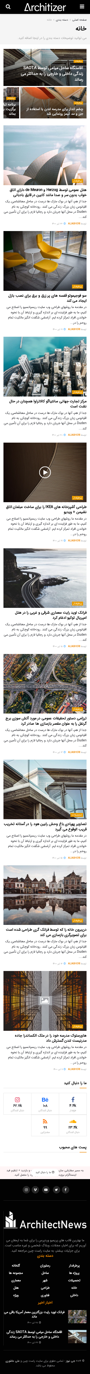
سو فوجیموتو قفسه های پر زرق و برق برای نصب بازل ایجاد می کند (47, 298)
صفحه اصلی (79, 20)
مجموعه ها (16, 1273)
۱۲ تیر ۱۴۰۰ (58, 963)
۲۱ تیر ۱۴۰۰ (58, 329)
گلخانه (16, 1265)
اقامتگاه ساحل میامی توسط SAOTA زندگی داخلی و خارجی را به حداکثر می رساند (52, 74)
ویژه (16, 1295)
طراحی (45, 1287)
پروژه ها (74, 1273)
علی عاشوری (13, 1361)
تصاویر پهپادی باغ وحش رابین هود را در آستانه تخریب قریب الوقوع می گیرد (45, 826)
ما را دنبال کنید (44, 1173)
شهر (45, 1280)
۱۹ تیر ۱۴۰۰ (58, 541)
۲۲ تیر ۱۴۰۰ (57, 223)
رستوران (45, 1265)
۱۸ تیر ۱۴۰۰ (58, 646)
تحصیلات (77, 815)
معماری (16, 1280)
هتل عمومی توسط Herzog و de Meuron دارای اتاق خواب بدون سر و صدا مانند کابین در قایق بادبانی (48, 192)
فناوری (45, 1295)
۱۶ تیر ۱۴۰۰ (58, 752)
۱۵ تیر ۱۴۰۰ (57, 858)
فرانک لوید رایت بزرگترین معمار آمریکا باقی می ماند (34, 1314)
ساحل (45, 1273)
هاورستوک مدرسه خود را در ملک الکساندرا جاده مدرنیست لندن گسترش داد (51, 1038)
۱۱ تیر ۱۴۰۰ (58, 1069)
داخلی (74, 1295)
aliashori (74, 223)
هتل (16, 1287)
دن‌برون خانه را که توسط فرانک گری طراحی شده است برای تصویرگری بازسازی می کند (46, 932)
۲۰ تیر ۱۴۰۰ (57, 435)
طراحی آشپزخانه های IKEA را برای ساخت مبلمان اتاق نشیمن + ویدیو (46, 509)
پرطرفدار (78, 61)
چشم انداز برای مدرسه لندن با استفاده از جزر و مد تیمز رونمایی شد (55, 111)
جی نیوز (70, 1361)
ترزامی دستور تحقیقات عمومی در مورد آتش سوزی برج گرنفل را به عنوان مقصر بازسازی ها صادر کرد (46, 720)
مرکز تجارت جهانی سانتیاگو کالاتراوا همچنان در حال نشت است (48, 403)
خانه (49, 20)
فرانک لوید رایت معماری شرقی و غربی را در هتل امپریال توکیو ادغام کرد (51, 615)
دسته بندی (62, 20)
